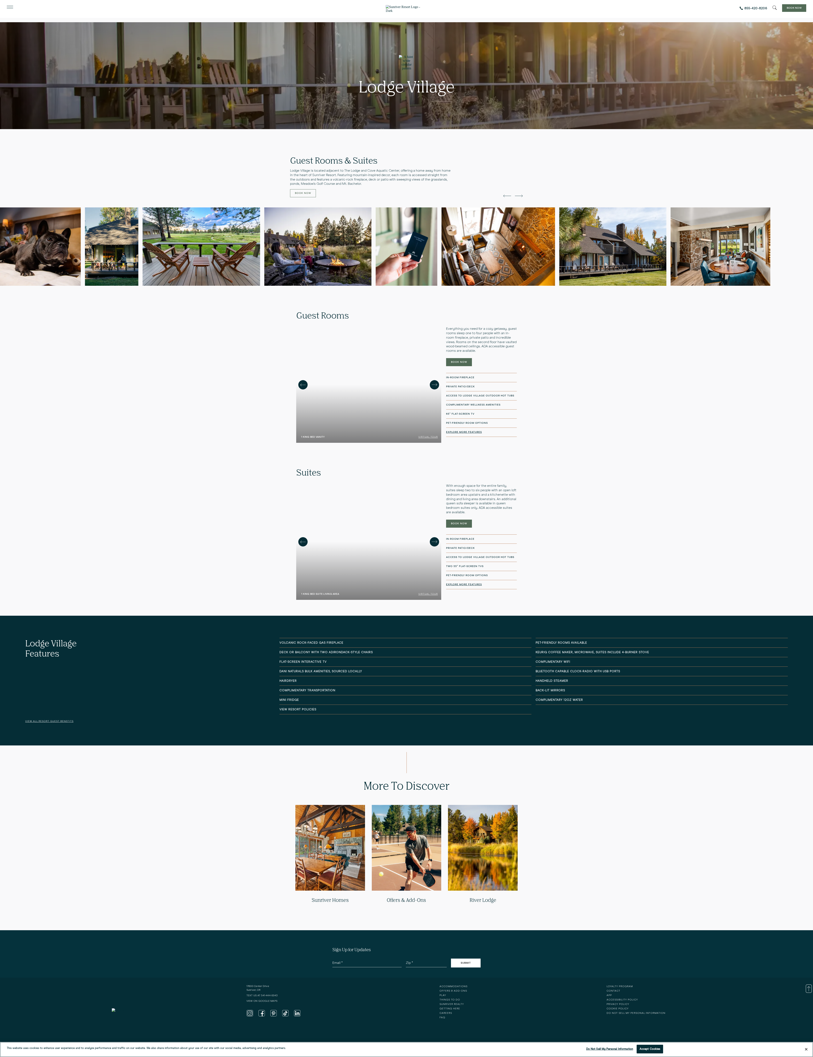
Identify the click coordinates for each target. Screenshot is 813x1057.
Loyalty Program (620, 986)
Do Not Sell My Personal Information (609, 1049)
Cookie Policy (618, 1008)
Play (443, 995)
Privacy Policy (618, 1004)
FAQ (442, 1017)
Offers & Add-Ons (453, 991)
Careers (446, 1013)
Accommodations (453, 986)
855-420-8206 (755, 8)
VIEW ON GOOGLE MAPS (262, 1001)
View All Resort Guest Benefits (49, 721)
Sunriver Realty (452, 1004)
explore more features (464, 432)
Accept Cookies (650, 1049)
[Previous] (303, 384)
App (609, 995)
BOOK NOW (459, 362)
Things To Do (450, 1000)
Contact (613, 991)
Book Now (794, 8)
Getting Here (450, 1008)
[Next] (434, 384)
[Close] (806, 1049)
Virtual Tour (428, 437)
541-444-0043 (269, 995)
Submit (466, 963)
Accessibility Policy (622, 1000)
